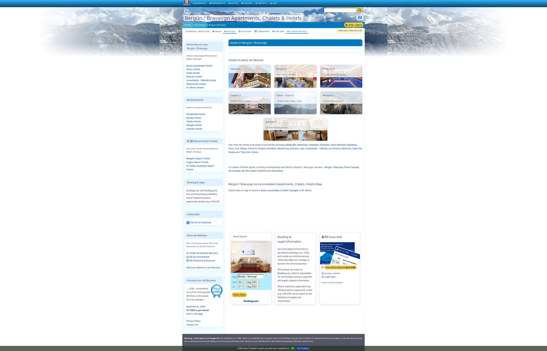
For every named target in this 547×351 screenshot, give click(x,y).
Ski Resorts (200, 3)
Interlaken (271, 148)
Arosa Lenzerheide (270, 190)
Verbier (235, 95)
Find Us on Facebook (200, 222)
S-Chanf (284, 190)
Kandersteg (283, 148)
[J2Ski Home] (196, 12)
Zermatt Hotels (194, 129)
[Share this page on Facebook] (360, 19)
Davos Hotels (193, 69)
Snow (218, 31)
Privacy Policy (193, 321)
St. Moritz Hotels (195, 87)
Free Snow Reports (340, 267)
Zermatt (270, 121)
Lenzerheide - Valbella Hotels (201, 80)
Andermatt (302, 145)
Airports (262, 3)
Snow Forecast (351, 167)
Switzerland (199, 25)
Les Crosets (334, 148)
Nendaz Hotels (193, 118)
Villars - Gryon (284, 95)
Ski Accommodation (199, 257)
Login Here (329, 276)
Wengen (327, 95)
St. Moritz (328, 68)
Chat (275, 3)
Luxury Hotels (298, 31)
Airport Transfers (258, 170)
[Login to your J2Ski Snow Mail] (339, 253)
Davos (234, 68)
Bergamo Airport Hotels (198, 158)
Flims (231, 148)
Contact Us (192, 324)
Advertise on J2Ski (195, 306)
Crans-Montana (338, 145)
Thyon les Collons (249, 152)
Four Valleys (241, 148)
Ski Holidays (234, 170)
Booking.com (211, 190)
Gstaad (261, 148)
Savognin (293, 190)
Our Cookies (303, 348)
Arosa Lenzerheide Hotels (199, 65)
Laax (301, 148)
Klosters (294, 148)
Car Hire (279, 31)
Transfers (263, 31)
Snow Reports (218, 3)
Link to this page (194, 314)
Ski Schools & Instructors (202, 260)
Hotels (188, 25)
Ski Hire (245, 170)
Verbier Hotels (193, 121)
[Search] (359, 10)
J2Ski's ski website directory (203, 253)
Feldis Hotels (193, 73)
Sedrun (231, 152)
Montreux (346, 148)
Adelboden (290, 145)
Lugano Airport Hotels (197, 162)
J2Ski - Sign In (354, 25)
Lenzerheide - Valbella (316, 148)
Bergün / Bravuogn (199, 31)
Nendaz (281, 68)
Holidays (246, 31)
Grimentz (252, 148)
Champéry (314, 145)
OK (292, 348)
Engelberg (352, 145)
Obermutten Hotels (196, 84)
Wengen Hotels (194, 125)
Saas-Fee (357, 148)
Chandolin (324, 145)
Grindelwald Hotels (195, 114)
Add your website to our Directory (203, 267)
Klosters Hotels (194, 76)
